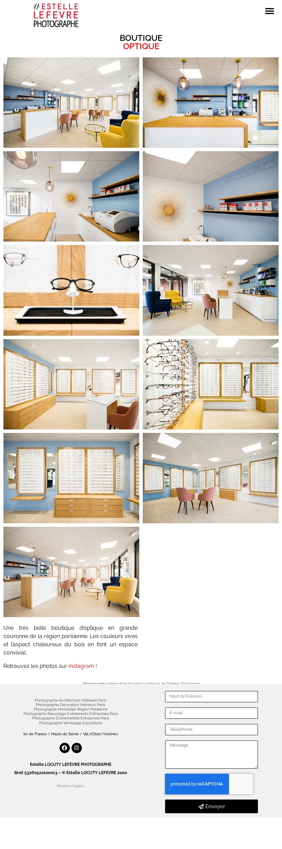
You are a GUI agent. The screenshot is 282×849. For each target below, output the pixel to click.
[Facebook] (64, 748)
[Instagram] (77, 748)
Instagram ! (82, 666)
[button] (269, 10)
